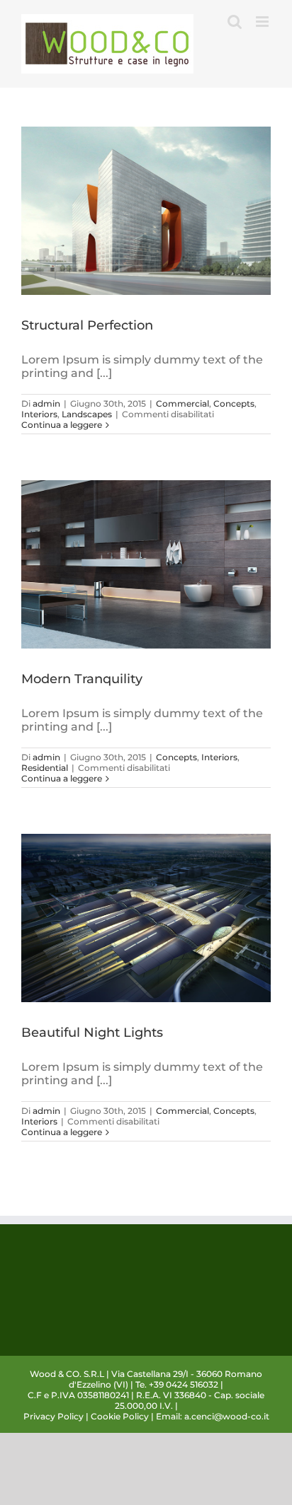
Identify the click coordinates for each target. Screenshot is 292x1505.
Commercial (182, 403)
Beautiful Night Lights (92, 1032)
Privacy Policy (53, 1416)
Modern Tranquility (81, 679)
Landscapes (87, 414)
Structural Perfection (87, 325)
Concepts (233, 403)
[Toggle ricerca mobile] (235, 21)
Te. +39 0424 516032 (176, 1384)
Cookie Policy (120, 1416)
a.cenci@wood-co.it (226, 1416)
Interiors (39, 414)
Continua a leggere (61, 424)
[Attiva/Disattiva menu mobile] (263, 21)
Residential (44, 767)
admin (46, 403)
